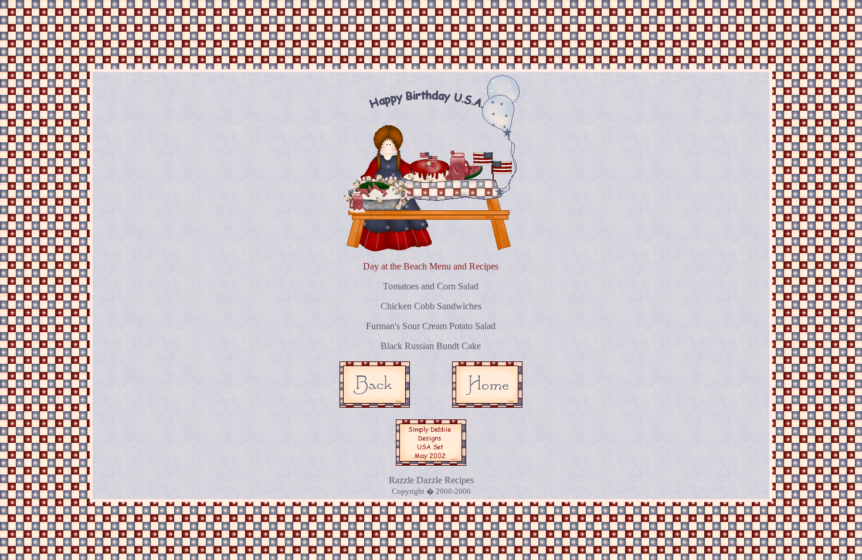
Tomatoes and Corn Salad (430, 286)
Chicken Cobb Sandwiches (431, 306)
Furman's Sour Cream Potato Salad (431, 326)
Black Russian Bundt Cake (431, 346)
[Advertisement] (433, 31)
